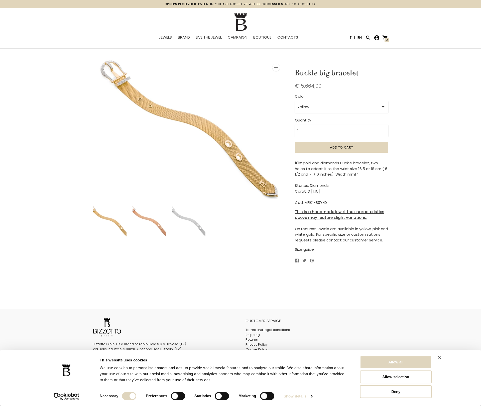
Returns (252, 339)
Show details (295, 396)
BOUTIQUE (262, 37)
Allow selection (395, 377)
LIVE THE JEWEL (209, 37)
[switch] (178, 396)
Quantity (303, 120)
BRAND (184, 37)
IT (351, 37)
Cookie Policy (257, 349)
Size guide (304, 249)
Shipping (253, 334)
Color (300, 96)
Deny (395, 391)
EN (359, 37)
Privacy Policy (257, 344)
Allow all (395, 362)
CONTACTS (287, 37)
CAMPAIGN (237, 37)
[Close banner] (439, 357)
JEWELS (165, 37)
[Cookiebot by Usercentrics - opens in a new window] (66, 396)
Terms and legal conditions (268, 329)
